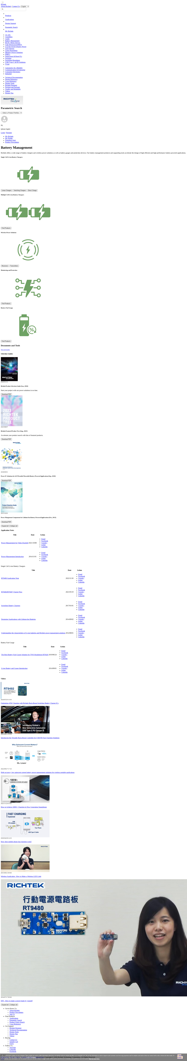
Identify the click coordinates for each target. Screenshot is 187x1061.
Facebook (44, 541)
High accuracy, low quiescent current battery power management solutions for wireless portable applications (37, 772)
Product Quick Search (17, 1022)
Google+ (44, 543)
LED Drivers (9, 48)
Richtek (3, 4)
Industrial (8, 74)
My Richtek (9, 31)
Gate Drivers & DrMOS (13, 45)
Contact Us (16, 6)
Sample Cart (14, 1042)
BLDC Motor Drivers (12, 43)
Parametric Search (11, 27)
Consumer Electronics (12, 72)
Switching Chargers (20, 190)
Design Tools (9, 83)
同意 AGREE (179, 1056)
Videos (7, 91)
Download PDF (6, 394)
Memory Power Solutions (14, 52)
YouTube (13, 1048)
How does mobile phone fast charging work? (16, 842)
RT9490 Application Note (10, 578)
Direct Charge (32, 190)
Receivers (5, 266)
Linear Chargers (7, 190)
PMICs (7, 54)
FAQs (12, 1044)
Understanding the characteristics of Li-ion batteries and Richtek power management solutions (33, 633)
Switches (8, 58)
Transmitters (14, 266)
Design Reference (11, 79)
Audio (7, 39)
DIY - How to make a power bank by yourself (16, 1001)
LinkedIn (13, 1049)
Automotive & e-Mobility (14, 68)
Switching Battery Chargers (10, 606)
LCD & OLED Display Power (15, 47)
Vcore (7, 64)
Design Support (10, 23)
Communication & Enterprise (15, 70)
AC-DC (8, 35)
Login (3, 133)
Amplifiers (8, 37)
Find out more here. (94, 1059)
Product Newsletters (12, 142)
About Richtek (6, 6)
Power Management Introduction (12, 556)
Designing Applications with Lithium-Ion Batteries (18, 619)
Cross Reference (10, 81)
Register (9, 133)
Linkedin (44, 547)
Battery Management (12, 41)
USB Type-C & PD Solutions (15, 62)
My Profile (9, 138)
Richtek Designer (11, 85)
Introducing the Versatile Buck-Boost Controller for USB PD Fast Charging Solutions (30, 738)
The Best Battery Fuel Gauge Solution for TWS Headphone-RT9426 (24, 655)
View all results (5, 349)
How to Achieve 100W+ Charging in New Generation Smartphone (24, 807)
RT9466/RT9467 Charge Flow (11, 592)
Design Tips (9, 93)
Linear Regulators (11, 50)
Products (8, 15)
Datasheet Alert (10, 140)
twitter (43, 545)
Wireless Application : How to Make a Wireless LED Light (21, 876)
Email (43, 539)
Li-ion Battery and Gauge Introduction (14, 668)
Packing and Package (12, 87)
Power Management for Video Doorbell (14, 543)
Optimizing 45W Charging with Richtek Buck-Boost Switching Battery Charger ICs (30, 703)
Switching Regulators (12, 60)
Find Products (6, 228)
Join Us (12, 1014)
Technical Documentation (14, 77)
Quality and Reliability (13, 89)
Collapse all (13, 526)
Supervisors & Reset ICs (13, 56)
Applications (9, 19)
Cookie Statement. (31, 1057)
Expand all (5, 526)
